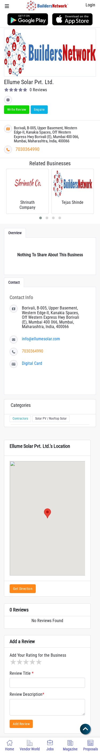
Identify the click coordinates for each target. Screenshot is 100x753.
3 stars (25, 662)
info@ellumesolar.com (41, 338)
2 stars (19, 662)
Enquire (39, 109)
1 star (13, 662)
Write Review (16, 109)
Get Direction (22, 589)
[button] (47, 513)
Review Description (27, 694)
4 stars (32, 662)
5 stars (38, 662)
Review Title (22, 673)
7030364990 (27, 149)
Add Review (21, 724)
